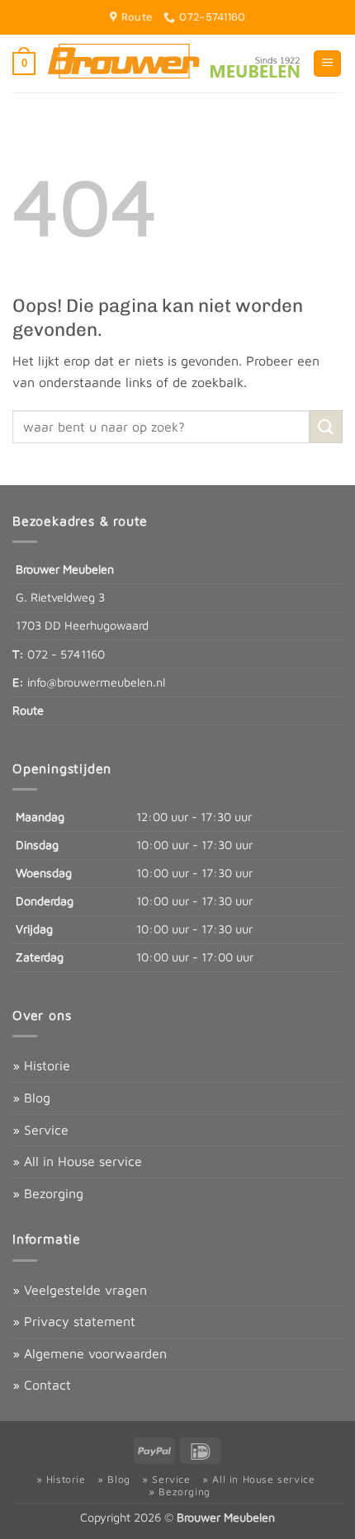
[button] (24, 63)
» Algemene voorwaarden (89, 1353)
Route (28, 710)
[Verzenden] (326, 426)
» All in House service (77, 1161)
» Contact (41, 1384)
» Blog (31, 1097)
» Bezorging (47, 1193)
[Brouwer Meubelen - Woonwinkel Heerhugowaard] (174, 63)
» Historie (41, 1065)
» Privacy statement (73, 1321)
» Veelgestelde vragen (79, 1289)
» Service (40, 1129)
